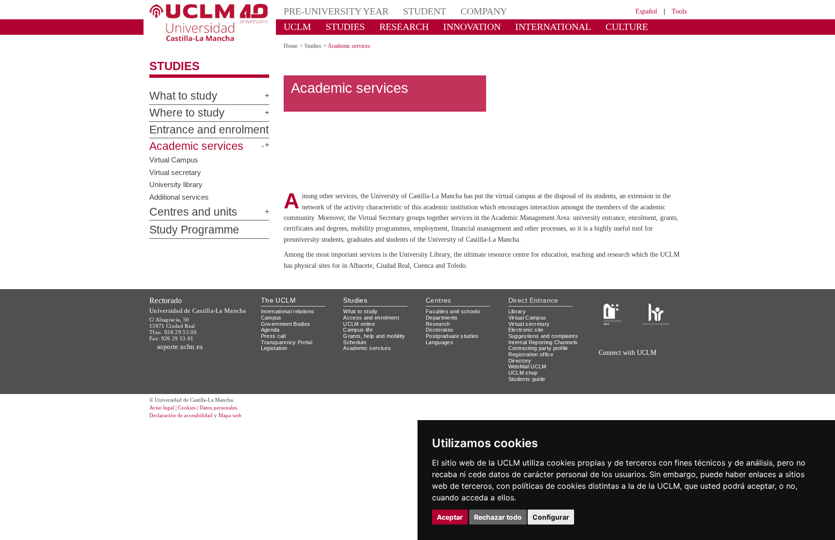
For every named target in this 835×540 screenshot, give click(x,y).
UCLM (297, 26)
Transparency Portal (286, 367)
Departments (442, 343)
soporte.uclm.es (180, 372)
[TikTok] (607, 389)
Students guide (527, 404)
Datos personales (218, 433)
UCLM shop (523, 398)
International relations (288, 337)
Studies (174, 66)
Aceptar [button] (450, 517)
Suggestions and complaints (543, 362)
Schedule (354, 367)
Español (646, 11)
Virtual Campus (173, 160)
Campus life (358, 355)
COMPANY (484, 11)
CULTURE (626, 26)
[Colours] (656, 339)
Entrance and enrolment (209, 130)
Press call (273, 362)
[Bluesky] (640, 389)
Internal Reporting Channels (543, 367)
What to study (183, 96)
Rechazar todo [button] (498, 517)
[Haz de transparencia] (612, 339)
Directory (520, 386)
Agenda (270, 355)
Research (438, 349)
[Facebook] (629, 389)
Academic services (196, 146)
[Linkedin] (648, 389)
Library (517, 337)
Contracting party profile (538, 374)
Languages (439, 367)
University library (175, 184)
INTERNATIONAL (553, 26)
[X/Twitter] (619, 389)
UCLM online (359, 349)
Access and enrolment (371, 343)
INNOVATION (472, 26)
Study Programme (194, 230)
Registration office (530, 380)
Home (291, 46)
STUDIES (345, 26)
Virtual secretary (175, 172)
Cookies (187, 433)
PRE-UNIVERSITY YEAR (336, 11)
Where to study (187, 113)
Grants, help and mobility (374, 362)
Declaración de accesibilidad (181, 441)
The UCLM (278, 326)
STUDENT (424, 11)
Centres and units (193, 212)
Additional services (179, 196)
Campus (271, 343)
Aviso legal (161, 433)
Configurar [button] (551, 517)
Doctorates (439, 355)
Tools (679, 11)
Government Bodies (286, 349)
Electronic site (526, 355)
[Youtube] (661, 389)
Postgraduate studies (452, 362)
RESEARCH (404, 26)
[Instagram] (593, 389)
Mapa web (230, 441)
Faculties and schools (453, 337)
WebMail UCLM (527, 392)
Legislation (274, 374)
